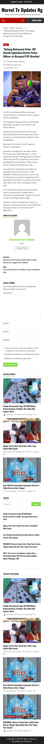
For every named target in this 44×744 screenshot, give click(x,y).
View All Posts (22, 248)
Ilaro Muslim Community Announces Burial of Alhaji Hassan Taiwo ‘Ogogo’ (21, 486)
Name (6, 323)
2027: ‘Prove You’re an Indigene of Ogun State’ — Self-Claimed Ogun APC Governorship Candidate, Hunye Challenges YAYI (20, 556)
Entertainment (10, 716)
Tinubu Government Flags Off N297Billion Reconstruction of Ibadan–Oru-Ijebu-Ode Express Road (19, 409)
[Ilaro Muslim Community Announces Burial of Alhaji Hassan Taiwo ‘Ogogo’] (22, 470)
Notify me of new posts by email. (18, 358)
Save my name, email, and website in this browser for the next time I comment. (21, 349)
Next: (21, 270)
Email (6, 331)
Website (6, 340)
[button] (3, 20)
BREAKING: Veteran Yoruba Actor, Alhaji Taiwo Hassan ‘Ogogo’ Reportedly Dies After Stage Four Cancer (21, 545)
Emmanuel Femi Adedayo (15, 62)
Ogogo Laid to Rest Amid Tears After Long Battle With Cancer (19, 447)
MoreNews (16, 741)
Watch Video (36, 20)
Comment (8, 293)
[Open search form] (23, 20)
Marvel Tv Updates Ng (22, 9)
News (6, 45)
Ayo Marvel (9, 414)
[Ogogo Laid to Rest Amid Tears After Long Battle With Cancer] (22, 430)
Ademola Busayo (11, 491)
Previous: (20, 260)
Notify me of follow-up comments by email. (22, 354)
